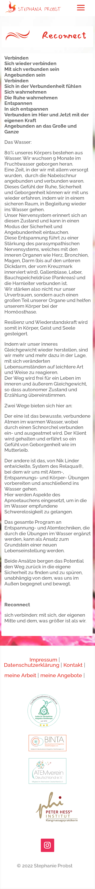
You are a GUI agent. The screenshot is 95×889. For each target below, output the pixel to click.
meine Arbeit (20, 675)
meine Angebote (61, 675)
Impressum (43, 660)
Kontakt (73, 665)
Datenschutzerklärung (31, 665)
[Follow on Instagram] (47, 845)
